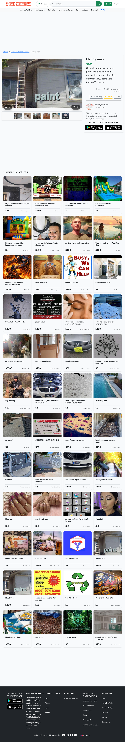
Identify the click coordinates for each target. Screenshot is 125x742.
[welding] (17, 464)
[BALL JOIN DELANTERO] (17, 306)
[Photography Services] (108, 464)
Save (118, 97)
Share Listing (97, 97)
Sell (46, 698)
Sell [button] (109, 4)
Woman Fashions (26, 10)
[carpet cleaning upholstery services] (47, 582)
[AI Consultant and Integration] (77, 228)
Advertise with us (71, 698)
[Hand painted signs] (17, 622)
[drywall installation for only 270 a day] (108, 622)
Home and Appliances (65, 10)
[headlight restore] (77, 346)
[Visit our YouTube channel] (64, 735)
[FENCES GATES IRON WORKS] (47, 464)
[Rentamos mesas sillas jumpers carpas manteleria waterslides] (17, 228)
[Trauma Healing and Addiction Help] (108, 228)
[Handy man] (108, 543)
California (109, 89)
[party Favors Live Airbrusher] (77, 425)
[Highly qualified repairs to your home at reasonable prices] (17, 188)
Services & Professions (20, 52)
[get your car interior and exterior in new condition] (108, 306)
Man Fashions (40, 10)
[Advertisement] (62, 31)
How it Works (107, 703)
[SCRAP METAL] (77, 582)
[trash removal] (47, 543)
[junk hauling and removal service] (108, 425)
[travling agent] (77, 622)
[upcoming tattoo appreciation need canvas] (108, 346)
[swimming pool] (108, 385)
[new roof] (17, 425)
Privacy (105, 712)
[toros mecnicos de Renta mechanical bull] (47, 188)
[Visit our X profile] (67, 735)
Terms (104, 717)
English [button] (86, 735)
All (104, 10)
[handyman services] (108, 267)
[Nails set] (17, 504)
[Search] (99, 3)
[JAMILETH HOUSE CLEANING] (47, 425)
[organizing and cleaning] (17, 346)
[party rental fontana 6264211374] (108, 188)
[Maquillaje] (108, 504)
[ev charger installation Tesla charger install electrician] (47, 228)
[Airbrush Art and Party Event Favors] (77, 504)
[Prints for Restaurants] (108, 582)
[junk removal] (47, 306)
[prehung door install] (47, 346)
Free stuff (94, 10)
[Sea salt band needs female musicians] (77, 188)
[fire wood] (47, 622)
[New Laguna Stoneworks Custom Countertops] (77, 385)
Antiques (85, 10)
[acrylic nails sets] (47, 504)
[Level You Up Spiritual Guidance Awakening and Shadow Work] (17, 267)
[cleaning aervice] (77, 267)
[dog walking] (17, 385)
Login (116, 4)
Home (5, 52)
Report (109, 97)
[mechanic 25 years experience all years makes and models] (47, 385)
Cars (77, 10)
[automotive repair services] (77, 464)
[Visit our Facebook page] (71, 735)
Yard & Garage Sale (91, 725)
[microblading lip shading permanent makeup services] (77, 306)
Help (104, 698)
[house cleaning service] (17, 543)
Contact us (106, 722)
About (47, 703)
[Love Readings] (47, 267)
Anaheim (116, 89)
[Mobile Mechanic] (77, 543)
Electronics (51, 10)
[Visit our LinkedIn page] (75, 735)
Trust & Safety (107, 708)
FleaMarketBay (55, 735)
